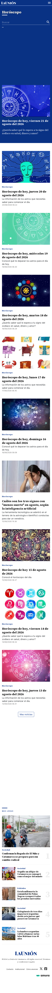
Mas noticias (26, 714)
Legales (32, 962)
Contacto (9, 969)
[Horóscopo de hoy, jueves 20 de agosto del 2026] (26, 167)
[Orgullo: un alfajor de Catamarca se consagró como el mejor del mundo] (8, 873)
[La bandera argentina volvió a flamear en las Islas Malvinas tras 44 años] (8, 933)
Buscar (5, 22)
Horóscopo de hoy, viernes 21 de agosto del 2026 (25, 122)
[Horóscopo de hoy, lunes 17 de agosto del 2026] (26, 353)
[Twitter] (41, 969)
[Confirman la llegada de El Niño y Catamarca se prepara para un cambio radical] (26, 831)
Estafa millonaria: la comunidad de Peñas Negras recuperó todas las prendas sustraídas (29, 895)
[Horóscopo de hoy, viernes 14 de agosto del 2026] (26, 604)
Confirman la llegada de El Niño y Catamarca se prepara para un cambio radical (20, 857)
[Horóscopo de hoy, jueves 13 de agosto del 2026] (26, 666)
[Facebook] (45, 969)
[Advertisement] (26, 58)
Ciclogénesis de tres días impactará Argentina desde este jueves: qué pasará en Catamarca (29, 915)
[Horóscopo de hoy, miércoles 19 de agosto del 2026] (26, 229)
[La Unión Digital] (8, 2)
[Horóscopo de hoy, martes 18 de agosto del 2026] (26, 291)
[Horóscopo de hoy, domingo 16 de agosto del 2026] (26, 414)
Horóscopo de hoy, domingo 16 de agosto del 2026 (24, 441)
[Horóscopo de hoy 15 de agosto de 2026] (26, 545)
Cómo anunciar (32, 969)
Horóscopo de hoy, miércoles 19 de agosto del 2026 (25, 255)
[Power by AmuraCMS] (42, 975)
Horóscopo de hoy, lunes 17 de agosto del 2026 (23, 379)
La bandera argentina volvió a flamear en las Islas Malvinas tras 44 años (28, 935)
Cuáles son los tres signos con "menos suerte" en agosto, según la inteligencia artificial (25, 504)
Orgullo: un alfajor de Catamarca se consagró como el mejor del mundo (29, 874)
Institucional (20, 969)
